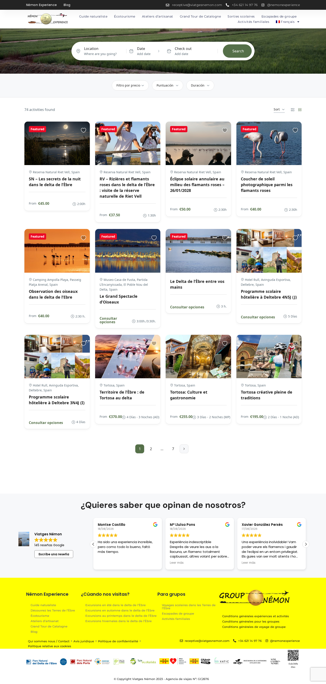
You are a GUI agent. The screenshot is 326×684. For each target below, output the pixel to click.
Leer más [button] (177, 563)
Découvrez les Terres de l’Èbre (53, 610)
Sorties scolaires (241, 16)
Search (238, 51)
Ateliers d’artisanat (157, 16)
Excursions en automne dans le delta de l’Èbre (120, 610)
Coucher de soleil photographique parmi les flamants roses (267, 184)
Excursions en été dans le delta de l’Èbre (115, 605)
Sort (277, 109)
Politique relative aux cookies (49, 646)
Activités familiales (253, 22)
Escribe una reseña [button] (54, 554)
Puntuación (165, 85)
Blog (67, 5)
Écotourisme (124, 16)
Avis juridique (83, 641)
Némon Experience (41, 5)
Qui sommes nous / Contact (48, 641)
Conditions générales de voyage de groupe (254, 626)
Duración (197, 85)
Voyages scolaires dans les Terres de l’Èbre (189, 606)
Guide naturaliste (93, 16)
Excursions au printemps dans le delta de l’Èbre (121, 615)
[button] (305, 544)
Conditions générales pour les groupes (250, 621)
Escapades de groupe (279, 16)
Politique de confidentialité (118, 641)
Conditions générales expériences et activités (255, 616)
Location (91, 48)
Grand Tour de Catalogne (200, 16)
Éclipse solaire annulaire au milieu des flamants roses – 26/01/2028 (197, 184)
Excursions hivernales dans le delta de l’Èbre (118, 621)
